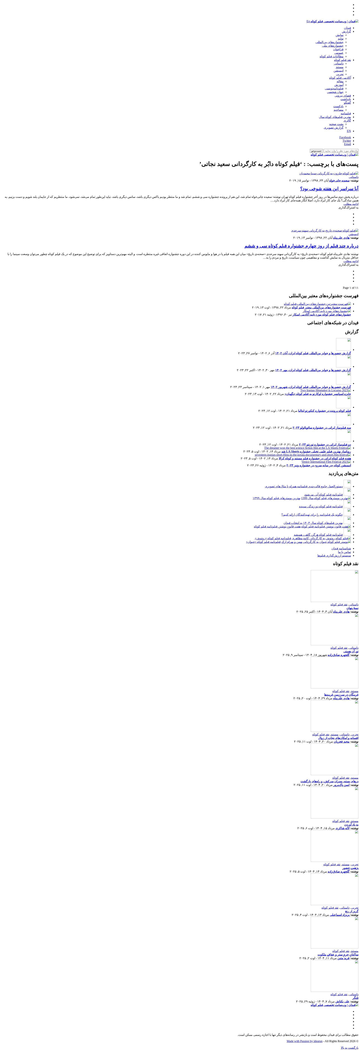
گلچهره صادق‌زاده (339, 654)
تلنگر (355, 997)
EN (349, 131)
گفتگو (347, 102)
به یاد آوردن (351, 824)
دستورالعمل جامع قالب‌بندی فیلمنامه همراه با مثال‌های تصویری (304, 486)
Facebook (345, 137)
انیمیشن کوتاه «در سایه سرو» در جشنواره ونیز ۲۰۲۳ (318, 465)
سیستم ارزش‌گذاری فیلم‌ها (334, 555)
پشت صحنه (336, 124)
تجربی (340, 74)
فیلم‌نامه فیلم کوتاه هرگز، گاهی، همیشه (318, 534)
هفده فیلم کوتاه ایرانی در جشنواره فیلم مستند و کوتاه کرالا (315, 458)
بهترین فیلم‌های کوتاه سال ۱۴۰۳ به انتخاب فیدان (313, 522)
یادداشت (345, 99)
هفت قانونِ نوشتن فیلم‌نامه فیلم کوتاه (277, 526)
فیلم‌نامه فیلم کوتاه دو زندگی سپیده (321, 506)
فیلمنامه (346, 113)
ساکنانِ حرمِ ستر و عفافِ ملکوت (338, 954)
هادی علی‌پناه (341, 237)
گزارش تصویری (334, 127)
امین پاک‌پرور (341, 784)
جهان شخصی (335, 92)
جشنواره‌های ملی (333, 45)
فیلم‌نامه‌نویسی (334, 88)
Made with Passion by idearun (304, 1041)
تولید (341, 38)
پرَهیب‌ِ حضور (350, 867)
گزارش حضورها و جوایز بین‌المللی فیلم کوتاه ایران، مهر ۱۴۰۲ (313, 370)
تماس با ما (344, 552)
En (308, 21)
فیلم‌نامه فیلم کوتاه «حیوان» (263, 541)
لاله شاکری (342, 828)
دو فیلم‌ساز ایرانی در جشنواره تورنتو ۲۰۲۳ (325, 444)
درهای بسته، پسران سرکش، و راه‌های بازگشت (329, 781)
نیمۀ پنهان (352, 608)
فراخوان (338, 49)
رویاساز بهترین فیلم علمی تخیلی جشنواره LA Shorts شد (316, 451)
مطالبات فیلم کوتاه (332, 56)
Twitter (347, 140)
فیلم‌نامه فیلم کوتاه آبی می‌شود (323, 494)
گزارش (346, 31)
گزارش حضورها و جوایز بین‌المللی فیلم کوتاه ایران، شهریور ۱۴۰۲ (311, 387)
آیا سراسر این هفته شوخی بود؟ (329, 188)
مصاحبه (339, 109)
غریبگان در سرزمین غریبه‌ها (341, 694)
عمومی (339, 52)
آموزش (339, 84)
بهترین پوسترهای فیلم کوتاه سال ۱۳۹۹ (276, 498)
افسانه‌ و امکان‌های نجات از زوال (338, 738)
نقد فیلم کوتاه (342, 60)
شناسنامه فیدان (341, 548)
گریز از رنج (351, 911)
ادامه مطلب (351, 204)
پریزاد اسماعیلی (340, 914)
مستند (340, 67)
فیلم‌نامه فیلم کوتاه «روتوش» (273, 538)
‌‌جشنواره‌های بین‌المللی (330, 42)
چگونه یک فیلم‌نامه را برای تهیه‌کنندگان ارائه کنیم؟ (312, 514)
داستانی (339, 63)
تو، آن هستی (350, 651)
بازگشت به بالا (349, 1047)
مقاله (340, 81)
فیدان (347, 27)
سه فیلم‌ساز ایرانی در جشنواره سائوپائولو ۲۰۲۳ (322, 427)
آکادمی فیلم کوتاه (340, 77)
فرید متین (344, 958)
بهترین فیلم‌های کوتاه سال (335, 117)
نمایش (340, 35)
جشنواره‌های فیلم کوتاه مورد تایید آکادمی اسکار (321, 314)
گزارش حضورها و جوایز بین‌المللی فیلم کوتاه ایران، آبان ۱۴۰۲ (313, 353)
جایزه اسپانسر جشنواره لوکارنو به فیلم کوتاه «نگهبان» (318, 393)
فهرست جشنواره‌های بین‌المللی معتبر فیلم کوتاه (321, 307)
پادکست (338, 106)
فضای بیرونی (343, 95)
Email (347, 144)
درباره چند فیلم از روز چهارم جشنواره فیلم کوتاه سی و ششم (301, 245)
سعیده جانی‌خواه (339, 180)
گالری (347, 120)
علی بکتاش (342, 1001)
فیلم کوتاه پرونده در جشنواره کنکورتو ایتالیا (324, 410)
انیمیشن (339, 70)
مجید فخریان (342, 741)
